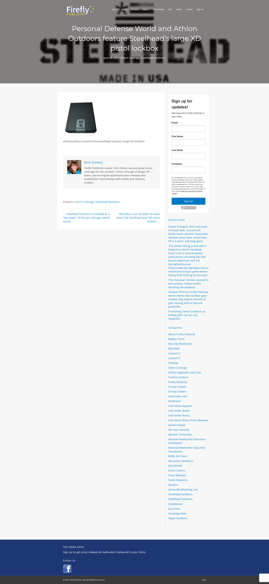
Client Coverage (130, 58)
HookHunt (174, 401)
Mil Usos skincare (178, 429)
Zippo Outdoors (178, 518)
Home (114, 9)
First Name (177, 136)
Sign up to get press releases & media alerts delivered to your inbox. (104, 552)
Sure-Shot (174, 508)
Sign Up (200, 9)
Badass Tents (176, 339)
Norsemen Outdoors (180, 461)
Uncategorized (177, 513)
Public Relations (178, 480)
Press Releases (177, 475)
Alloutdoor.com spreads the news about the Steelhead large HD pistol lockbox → (138, 217)
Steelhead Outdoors (153, 58)
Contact (189, 9)
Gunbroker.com (177, 396)
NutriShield (175, 465)
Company (177, 164)
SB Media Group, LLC (96, 580)
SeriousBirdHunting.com (183, 489)
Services (135, 9)
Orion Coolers (176, 470)
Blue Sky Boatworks (180, 343)
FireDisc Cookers (178, 377)
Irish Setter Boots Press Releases (188, 420)
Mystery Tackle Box (180, 434)
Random (173, 484)
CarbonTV (174, 353)
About (124, 9)
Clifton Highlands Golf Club (184, 372)
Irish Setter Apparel (180, 406)
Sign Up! (188, 201)
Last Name (177, 150)
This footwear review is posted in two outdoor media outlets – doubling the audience (188, 283)
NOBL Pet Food (177, 456)
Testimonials (158, 9)
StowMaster (175, 504)
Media (179, 9)
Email (175, 123)
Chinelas (173, 363)
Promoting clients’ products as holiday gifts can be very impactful (187, 315)
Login (204, 580)
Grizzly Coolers (177, 386)
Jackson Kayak (176, 425)
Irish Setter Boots (179, 410)
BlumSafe (174, 348)
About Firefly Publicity (181, 334)
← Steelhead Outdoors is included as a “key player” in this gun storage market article (86, 217)
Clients (146, 9)
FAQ (170, 9)
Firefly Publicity (177, 382)
